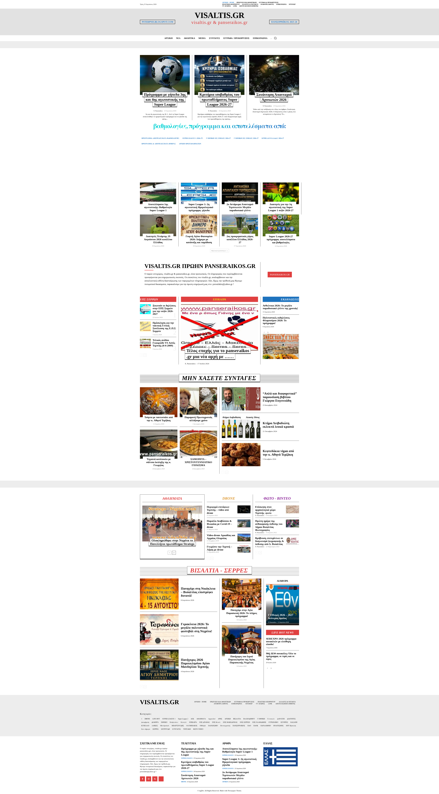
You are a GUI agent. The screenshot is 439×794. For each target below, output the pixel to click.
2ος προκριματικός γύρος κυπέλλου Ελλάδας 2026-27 (240, 239)
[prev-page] (141, 355)
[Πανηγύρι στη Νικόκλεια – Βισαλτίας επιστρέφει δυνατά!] (159, 593)
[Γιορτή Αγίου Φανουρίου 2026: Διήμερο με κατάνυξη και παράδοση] (199, 225)
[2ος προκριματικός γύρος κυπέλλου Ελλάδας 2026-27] (240, 225)
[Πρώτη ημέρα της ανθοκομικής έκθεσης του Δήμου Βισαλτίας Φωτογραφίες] (292, 523)
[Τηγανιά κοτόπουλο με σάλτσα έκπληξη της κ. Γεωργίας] (158, 444)
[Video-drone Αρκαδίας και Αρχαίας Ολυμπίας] (244, 537)
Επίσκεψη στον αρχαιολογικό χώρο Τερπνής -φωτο (265, 509)
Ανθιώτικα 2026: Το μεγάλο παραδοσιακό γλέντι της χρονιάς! (280, 307)
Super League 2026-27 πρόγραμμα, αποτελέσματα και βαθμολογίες (281, 239)
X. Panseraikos (158, 111)
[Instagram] (148, 778)
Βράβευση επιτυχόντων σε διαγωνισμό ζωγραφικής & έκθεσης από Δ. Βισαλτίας (269, 541)
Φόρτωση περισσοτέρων (218, 251)
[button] (275, 38)
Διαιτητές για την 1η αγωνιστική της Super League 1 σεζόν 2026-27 (280, 207)
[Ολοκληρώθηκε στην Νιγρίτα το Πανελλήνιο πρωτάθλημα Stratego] (172, 523)
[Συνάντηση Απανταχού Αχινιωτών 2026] (274, 75)
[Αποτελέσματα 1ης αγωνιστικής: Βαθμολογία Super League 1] (158, 193)
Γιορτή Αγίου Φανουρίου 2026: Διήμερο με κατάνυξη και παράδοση (199, 239)
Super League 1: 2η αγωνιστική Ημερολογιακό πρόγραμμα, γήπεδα (199, 207)
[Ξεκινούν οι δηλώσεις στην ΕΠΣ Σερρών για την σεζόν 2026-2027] (145, 309)
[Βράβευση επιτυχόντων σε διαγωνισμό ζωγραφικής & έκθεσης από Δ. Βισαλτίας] (292, 541)
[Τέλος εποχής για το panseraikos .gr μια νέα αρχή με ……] (219, 327)
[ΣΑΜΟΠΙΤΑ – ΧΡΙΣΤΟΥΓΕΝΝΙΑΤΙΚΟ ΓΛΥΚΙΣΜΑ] (198, 444)
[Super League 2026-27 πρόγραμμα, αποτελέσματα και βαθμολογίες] (281, 225)
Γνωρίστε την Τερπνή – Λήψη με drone (219, 548)
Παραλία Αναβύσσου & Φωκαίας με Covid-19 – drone (219, 524)
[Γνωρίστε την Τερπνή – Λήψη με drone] (244, 549)
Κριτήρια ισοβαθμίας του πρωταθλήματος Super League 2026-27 (219, 99)
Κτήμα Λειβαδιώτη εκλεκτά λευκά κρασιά (278, 424)
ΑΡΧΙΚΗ (225, 782)
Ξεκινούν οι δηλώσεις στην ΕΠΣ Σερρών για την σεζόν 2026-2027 (164, 309)
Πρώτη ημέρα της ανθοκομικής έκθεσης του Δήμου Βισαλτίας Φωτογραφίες (268, 525)
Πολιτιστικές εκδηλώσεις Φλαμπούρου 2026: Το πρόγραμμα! (276, 320)
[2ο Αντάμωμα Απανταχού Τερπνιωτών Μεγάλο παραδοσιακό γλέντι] (240, 193)
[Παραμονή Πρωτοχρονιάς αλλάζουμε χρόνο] (198, 402)
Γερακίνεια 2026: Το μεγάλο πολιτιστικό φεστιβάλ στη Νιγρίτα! (196, 627)
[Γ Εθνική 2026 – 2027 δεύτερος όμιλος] (282, 604)
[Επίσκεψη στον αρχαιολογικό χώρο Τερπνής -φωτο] (292, 509)
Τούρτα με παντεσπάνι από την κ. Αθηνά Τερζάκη (158, 419)
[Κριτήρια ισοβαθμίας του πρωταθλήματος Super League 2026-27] (219, 75)
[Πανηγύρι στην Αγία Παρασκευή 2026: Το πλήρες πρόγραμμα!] (241, 594)
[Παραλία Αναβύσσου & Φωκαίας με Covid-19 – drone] (244, 523)
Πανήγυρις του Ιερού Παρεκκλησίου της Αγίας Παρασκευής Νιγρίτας (241, 659)
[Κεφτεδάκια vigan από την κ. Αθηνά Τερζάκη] (241, 454)
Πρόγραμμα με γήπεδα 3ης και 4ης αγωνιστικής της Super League (165, 99)
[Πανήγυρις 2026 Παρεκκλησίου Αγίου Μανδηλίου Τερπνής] (159, 665)
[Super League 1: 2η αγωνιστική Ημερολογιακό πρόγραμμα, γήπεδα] (199, 193)
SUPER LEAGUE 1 (187, 758)
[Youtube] (161, 778)
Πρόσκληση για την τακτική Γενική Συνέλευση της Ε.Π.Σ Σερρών (164, 327)
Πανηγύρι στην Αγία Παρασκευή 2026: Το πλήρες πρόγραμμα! (241, 613)
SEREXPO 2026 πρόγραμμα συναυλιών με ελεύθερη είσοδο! (281, 641)
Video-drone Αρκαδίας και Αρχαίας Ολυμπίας (221, 537)
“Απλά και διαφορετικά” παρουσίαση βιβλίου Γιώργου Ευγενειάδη (280, 397)
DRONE (183, 782)
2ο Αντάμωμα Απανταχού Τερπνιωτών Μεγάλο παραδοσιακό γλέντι (240, 207)
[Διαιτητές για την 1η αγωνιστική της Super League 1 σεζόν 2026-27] (281, 193)
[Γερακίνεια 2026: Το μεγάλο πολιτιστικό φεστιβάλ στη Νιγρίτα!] (159, 629)
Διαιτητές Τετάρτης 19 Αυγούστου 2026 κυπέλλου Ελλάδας (158, 239)
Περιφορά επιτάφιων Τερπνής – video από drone (218, 509)
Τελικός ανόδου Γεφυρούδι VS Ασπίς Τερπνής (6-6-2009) (164, 343)
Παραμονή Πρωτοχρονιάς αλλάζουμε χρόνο (198, 419)
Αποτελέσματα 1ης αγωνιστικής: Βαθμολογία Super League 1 (158, 207)
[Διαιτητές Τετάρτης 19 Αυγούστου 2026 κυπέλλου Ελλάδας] (158, 225)
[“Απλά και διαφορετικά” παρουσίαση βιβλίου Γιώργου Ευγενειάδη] (241, 398)
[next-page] (145, 355)
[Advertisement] (219, 167)
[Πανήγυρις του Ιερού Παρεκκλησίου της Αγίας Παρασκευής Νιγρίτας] (241, 640)
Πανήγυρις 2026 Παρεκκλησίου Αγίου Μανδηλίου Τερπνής (195, 663)
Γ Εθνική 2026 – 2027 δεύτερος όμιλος (280, 616)
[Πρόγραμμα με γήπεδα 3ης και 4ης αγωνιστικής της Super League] (165, 75)
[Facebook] (142, 778)
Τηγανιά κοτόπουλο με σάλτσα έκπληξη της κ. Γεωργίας (158, 462)
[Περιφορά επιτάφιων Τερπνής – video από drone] (244, 509)
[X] (154, 778)
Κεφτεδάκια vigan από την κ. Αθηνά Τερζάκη (278, 452)
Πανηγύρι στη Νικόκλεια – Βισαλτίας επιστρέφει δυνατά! (198, 592)
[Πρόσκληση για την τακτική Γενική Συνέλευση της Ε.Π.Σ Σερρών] (145, 326)
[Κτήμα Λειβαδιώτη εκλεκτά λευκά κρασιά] (241, 426)
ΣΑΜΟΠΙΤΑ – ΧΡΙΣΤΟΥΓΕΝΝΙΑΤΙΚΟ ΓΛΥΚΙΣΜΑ (198, 462)
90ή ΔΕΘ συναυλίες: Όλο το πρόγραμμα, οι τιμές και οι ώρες (281, 656)
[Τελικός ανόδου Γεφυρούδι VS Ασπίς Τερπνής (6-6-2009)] (145, 344)
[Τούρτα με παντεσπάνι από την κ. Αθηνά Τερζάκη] (158, 402)
